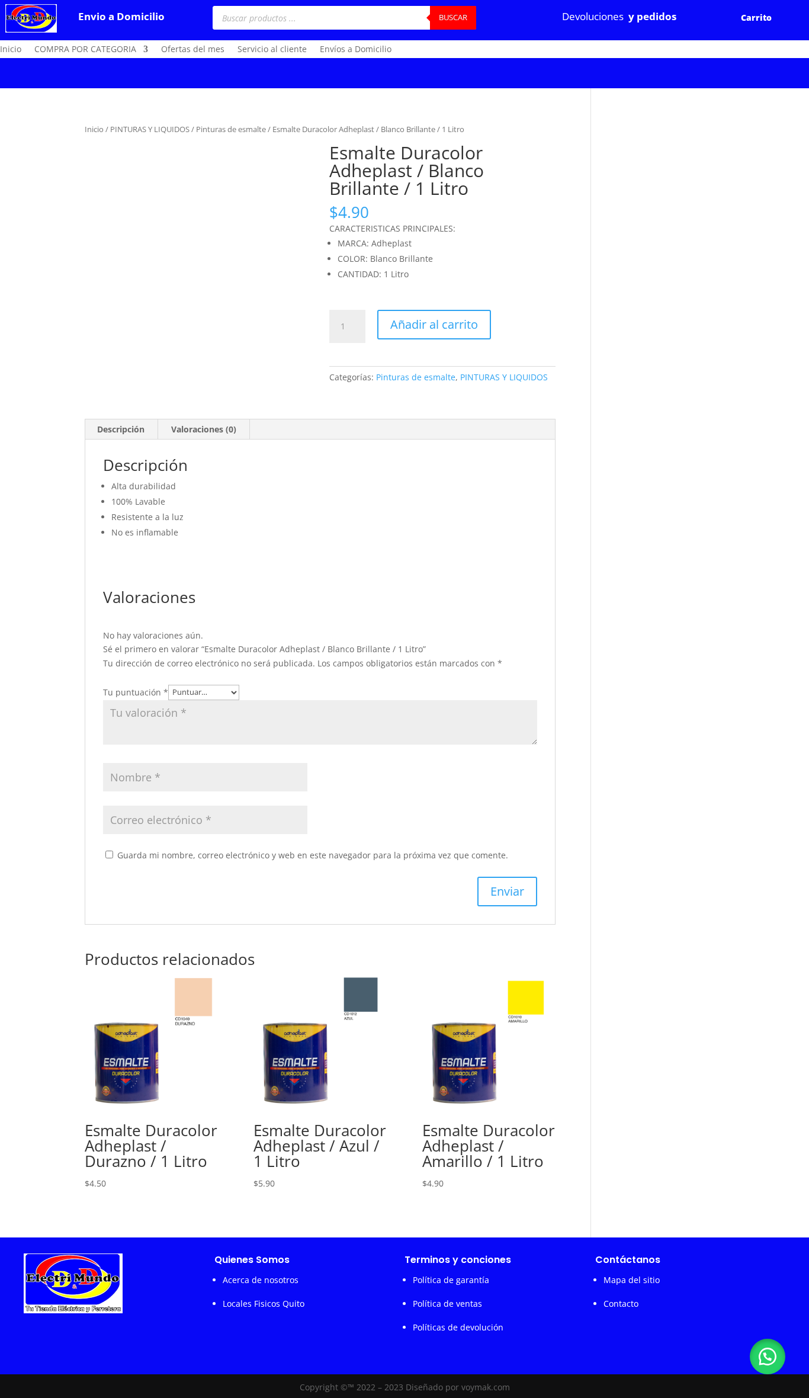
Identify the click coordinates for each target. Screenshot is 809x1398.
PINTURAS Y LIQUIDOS (150, 129)
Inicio (10, 49)
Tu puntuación (135, 691)
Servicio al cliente (272, 49)
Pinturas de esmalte (231, 129)
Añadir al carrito (434, 324)
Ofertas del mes (192, 49)
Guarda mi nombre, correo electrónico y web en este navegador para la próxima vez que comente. (312, 855)
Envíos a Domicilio (355, 49)
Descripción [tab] (121, 429)
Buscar (453, 17)
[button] (767, 1356)
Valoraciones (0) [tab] (203, 429)
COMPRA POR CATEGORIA (85, 49)
